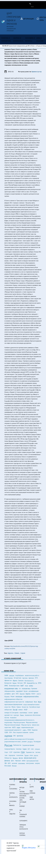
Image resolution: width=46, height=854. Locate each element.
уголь (31, 755)
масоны (6, 718)
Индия (12, 696)
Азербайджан (19, 675)
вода (26, 686)
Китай (15, 709)
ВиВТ (22, 686)
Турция (26, 755)
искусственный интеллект (31, 704)
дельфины (7, 694)
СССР (10, 752)
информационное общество (13, 699)
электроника (30, 763)
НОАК (29, 730)
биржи (14, 683)
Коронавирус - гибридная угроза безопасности (23, 825)
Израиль (7, 696)
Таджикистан (30, 752)
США (23, 752)
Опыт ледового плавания (20, 732)
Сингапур (19, 749)
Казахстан (25, 707)
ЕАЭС (17, 694)
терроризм (11, 755)
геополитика (26, 688)
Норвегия (34, 730)
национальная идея (27, 727)
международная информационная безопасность (19, 720)
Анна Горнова (8, 678)
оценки (8, 736)
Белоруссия (7, 683)
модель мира (8, 722)
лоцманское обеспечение (33, 715)
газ (20, 688)
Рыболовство (17, 745)
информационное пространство (14, 702)
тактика (37, 752)
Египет (33, 694)
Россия (8, 745)
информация (29, 702)
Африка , (11, 653)
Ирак (35, 702)
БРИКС (6, 686)
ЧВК (5, 763)
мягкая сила (35, 725)
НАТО (14, 727)
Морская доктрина (19, 722)
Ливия (22, 715)
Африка (15, 680)
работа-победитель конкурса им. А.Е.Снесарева (19, 739)
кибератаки (8, 710)
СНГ (29, 749)
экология (14, 763)
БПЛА (39, 683)
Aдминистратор (37, 72)
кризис (36, 712)
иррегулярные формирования (13, 704)
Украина (15, 758)
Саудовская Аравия (28, 745)
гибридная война (9, 691)
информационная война (31, 696)
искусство (7, 707)
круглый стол (8, 715)
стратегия (16, 752)
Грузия (25, 691)
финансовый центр (30, 758)
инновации (19, 696)
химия (23, 761)
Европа (28, 693)
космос (30, 712)
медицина (13, 718)
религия (24, 742)
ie (42, 788)
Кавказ (19, 707)
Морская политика (31, 722)
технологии (19, 755)
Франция (18, 761)
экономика (21, 763)
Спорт (6, 752)
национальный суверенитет (13, 730)
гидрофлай (19, 691)
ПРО (14, 736)
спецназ (37, 749)
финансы (7, 760)
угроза (36, 755)
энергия (37, 763)
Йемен (14, 707)
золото (39, 694)
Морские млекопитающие (12, 725)
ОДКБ (6, 732)
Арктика (24, 678)
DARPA (6, 675)
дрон (13, 694)
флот (12, 761)
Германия (34, 688)
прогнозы (20, 736)
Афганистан (8, 680)
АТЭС (36, 678)
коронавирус (23, 712)
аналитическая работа (32, 675)
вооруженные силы (11, 688)
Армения (31, 678)
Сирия (22, 653)
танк (5, 755)
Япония (14, 766)
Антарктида (17, 678)
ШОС (9, 763)
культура (16, 715)
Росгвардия (37, 742)
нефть (24, 730)
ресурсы (30, 742)
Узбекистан (8, 758)
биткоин (20, 683)
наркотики (7, 727)
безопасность (29, 681)
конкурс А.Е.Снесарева (11, 712)
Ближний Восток (32, 683)
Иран (39, 702)
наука (18, 727)
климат (20, 710)
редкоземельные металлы (12, 742)
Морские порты (26, 725)
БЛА (25, 683)
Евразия (22, 694)
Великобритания (14, 686)
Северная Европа (9, 749)
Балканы (21, 680)
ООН (10, 732)
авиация (11, 675)
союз (32, 749)
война (31, 686)
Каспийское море (34, 707)
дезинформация (33, 691)
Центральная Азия (32, 761)
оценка (31, 732)
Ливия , (17, 653)
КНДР (25, 710)
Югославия (7, 766)
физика (21, 758)
